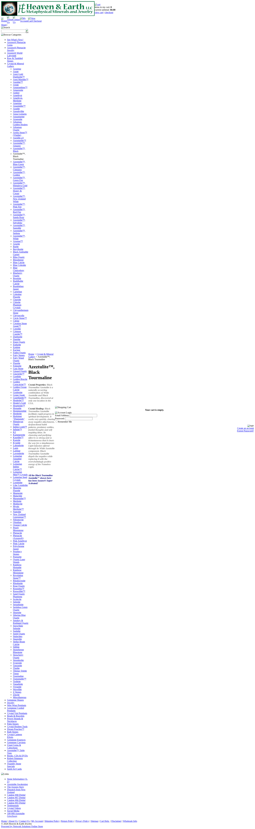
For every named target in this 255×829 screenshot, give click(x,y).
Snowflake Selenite (18, 627)
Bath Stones (12, 732)
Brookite (17, 278)
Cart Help (105, 821)
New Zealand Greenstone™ (19, 515)
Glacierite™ (18, 374)
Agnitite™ (18, 82)
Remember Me (65, 421)
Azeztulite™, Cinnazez (19, 168)
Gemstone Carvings (16, 742)
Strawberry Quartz (18, 656)
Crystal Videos (14, 808)
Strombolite (18, 660)
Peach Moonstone (18, 529)
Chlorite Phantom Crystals (17, 305)
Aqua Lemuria (20, 114)
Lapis (15, 448)
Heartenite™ (19, 405)
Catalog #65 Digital (16, 803)
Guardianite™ (19, 397)
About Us (13, 821)
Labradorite (18, 445)
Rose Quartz (19, 586)
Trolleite (17, 681)
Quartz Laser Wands (19, 560)
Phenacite (17, 533)
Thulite (16, 668)
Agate (16, 71)
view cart (99, 12)
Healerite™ (18, 400)
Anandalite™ (19, 106)
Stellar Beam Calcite (19, 643)
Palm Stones (13, 724)
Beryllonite (18, 249)
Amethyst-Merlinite (18, 99)
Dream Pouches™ (15, 729)
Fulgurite (17, 366)
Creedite (17, 329)
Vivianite (17, 687)
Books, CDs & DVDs (17, 755)
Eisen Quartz (19, 342)
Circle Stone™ (20, 318)
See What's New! (15, 39)
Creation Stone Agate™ (20, 324)
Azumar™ (18, 241)
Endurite (17, 344)
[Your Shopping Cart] (97, 4)
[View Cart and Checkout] (35, 21)
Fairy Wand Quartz (18, 359)
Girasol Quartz (20, 371)
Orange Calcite (20, 525)
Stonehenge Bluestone (18, 651)
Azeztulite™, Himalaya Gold (20, 184)
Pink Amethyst (20, 541)
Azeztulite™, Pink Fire (19, 205)
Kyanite (16, 443)
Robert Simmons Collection (15, 759)
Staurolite (17, 639)
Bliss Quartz (18, 257)
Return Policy (67, 821)
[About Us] (10, 22)
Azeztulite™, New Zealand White (19, 199)
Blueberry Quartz (17, 274)
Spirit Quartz (19, 633)
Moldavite (17, 504)
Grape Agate (19, 395)
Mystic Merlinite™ (18, 507)
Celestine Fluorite (17, 295)
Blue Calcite (18, 262)
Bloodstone (18, 260)
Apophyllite (18, 111)
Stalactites (17, 636)
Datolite (16, 339)
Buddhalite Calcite (18, 282)
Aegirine (17, 69)
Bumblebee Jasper (18, 287)
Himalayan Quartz (18, 422)
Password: (60, 418)
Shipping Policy (52, 821)
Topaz (16, 673)
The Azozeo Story (15, 787)
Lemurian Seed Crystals (20, 478)
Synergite (17, 663)
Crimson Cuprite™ (17, 332)
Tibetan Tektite (20, 671)
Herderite (17, 413)
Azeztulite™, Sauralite (19, 226)
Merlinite (17, 501)
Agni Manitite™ (20, 79)
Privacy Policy (82, 821)
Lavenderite (18, 453)
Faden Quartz (19, 352)
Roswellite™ (19, 591)
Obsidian (17, 522)
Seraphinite (18, 604)
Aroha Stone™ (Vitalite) (20, 133)
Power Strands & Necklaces (15, 719)
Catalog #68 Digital (16, 795)
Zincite (16, 694)
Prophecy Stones (17, 552)
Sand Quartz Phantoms (19, 595)
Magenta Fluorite (17, 489)
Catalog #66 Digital (16, 800)
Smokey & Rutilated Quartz (20, 621)
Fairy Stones (19, 355)
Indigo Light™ (20, 427)
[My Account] (24, 21)
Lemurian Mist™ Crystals (20, 473)
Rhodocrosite (19, 580)
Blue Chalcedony (18, 269)
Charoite (17, 299)
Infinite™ (17, 429)
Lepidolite (17, 482)
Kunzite (16, 440)
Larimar (16, 450)
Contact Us (24, 821)
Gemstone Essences (16, 740)
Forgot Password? (245, 431)
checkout (109, 12)
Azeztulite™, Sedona (19, 232)
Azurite (16, 244)
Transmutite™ (19, 679)
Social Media (13, 811)
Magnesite (18, 493)
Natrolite (17, 511)
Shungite (17, 612)
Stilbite (16, 647)
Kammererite (19, 435)
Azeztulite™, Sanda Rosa (19, 216)
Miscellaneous (19, 697)
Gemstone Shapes (15, 700)
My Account (37, 821)
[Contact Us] (16, 22)
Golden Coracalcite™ (19, 383)
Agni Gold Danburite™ (19, 75)
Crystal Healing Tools (17, 726)
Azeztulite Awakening (17, 784)
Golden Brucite (20, 379)
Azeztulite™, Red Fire (19, 210)
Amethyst (17, 95)
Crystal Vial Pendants (17, 713)
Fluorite (16, 363)
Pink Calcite (18, 543)
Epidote (16, 347)
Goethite (17, 376)
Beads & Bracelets (15, 716)
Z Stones (17, 692)
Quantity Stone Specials (14, 765)
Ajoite (16, 85)
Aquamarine (18, 116)
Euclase (16, 350)
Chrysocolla (18, 315)
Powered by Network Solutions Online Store (22, 826)
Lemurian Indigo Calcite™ (17, 467)
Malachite (17, 496)
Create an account (245, 428)
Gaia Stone (18, 368)
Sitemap (94, 821)
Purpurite (17, 557)
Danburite (17, 336)
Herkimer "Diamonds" (19, 417)
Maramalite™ (19, 498)
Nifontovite (18, 519)
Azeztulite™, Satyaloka (19, 221)
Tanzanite (17, 665)
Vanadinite (18, 684)
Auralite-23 (18, 138)
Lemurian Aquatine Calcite (17, 459)
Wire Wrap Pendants (16, 705)
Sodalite (17, 631)
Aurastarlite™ (19, 140)
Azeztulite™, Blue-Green (19, 163)
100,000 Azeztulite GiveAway (16, 814)
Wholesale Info (130, 821)
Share (3, 25)
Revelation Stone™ (18, 576)
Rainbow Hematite (17, 566)
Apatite (16, 108)
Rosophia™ (18, 588)
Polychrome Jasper (18, 547)
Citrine (16, 321)
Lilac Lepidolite (20, 485)
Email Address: (62, 415)
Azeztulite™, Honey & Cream (19, 191)
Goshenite (17, 392)
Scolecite (17, 599)
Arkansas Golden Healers (20, 123)
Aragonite (17, 119)
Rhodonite (18, 583)
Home (31, 354)
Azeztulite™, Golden (19, 173)
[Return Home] (4, 21)
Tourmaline (18, 676)
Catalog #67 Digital (16, 797)
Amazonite (18, 90)
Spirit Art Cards (14, 769)
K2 (14, 432)
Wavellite (17, 689)
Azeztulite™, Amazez (19, 144)
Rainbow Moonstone (18, 571)
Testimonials (13, 805)
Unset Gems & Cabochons (14, 746)
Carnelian (17, 291)
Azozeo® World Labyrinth (14, 54)
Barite (16, 246)
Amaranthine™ (20, 87)
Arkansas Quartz (17, 128)
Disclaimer (116, 821)
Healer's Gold (19, 403)
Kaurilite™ (18, 437)
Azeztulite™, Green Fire (19, 179)
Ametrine (17, 103)
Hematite (17, 408)
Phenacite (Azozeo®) (18, 537)
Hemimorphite (19, 411)
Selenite (16, 602)
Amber (16, 92)
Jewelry (10, 702)
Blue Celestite (19, 265)
